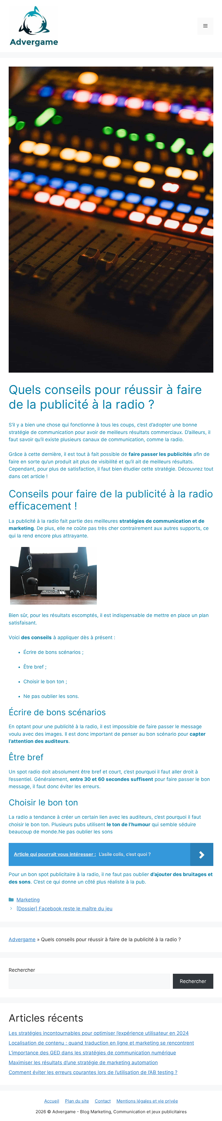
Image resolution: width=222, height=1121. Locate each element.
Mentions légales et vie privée (147, 1101)
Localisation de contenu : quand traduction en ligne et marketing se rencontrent (101, 1043)
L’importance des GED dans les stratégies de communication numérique (92, 1053)
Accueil (51, 1101)
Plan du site (77, 1101)
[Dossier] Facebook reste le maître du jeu (64, 908)
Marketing (28, 900)
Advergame (22, 939)
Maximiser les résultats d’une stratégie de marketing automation (83, 1062)
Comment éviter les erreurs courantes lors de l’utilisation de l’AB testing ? (93, 1072)
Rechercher (22, 970)
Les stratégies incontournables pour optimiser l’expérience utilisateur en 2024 (99, 1033)
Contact (103, 1101)
